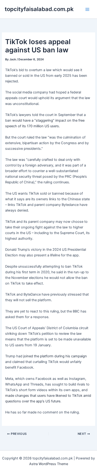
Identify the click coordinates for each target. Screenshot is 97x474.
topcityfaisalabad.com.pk (39, 9)
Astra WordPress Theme (48, 464)
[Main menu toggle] (87, 9)
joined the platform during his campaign (55, 356)
